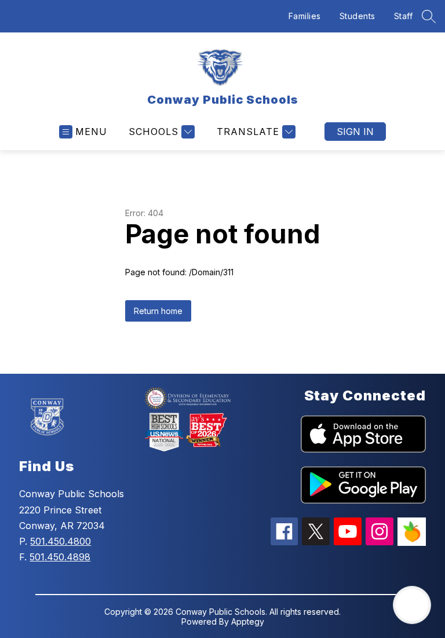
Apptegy (247, 621)
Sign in (355, 131)
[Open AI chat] (412, 605)
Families (305, 16)
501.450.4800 (60, 541)
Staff (403, 16)
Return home (158, 311)
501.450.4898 (60, 557)
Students (357, 16)
